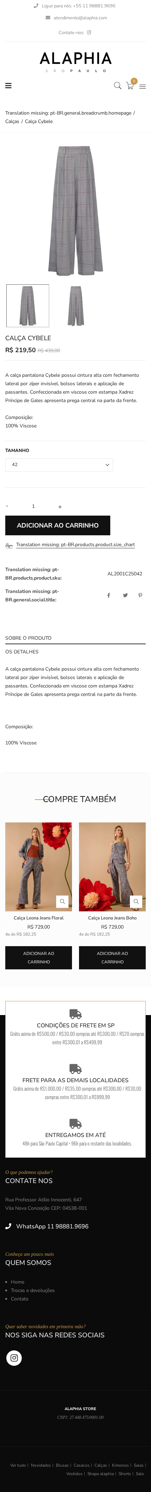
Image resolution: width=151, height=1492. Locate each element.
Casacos (82, 1465)
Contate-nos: (71, 33)
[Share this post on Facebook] (114, 595)
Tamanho (17, 450)
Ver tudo (18, 1465)
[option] (75, 210)
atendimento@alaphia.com (80, 18)
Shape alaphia (100, 1473)
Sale (140, 1473)
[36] (27, 305)
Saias (139, 1465)
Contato (19, 1299)
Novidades (41, 1465)
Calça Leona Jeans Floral (39, 918)
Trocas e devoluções (33, 1290)
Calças (100, 1465)
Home (17, 1282)
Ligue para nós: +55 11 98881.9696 (79, 6)
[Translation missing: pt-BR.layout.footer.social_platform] (89, 32)
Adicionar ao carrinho (38, 958)
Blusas (62, 1465)
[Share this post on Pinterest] (140, 595)
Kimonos (120, 1465)
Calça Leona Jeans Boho (112, 918)
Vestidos (74, 1473)
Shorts (125, 1473)
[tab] (75, 637)
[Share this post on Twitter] (130, 595)
